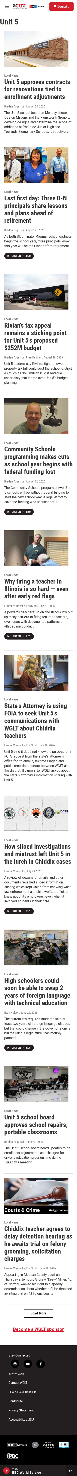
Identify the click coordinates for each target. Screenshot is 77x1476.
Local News (11, 75)
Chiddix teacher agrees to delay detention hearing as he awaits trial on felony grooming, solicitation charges (38, 1243)
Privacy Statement (21, 1410)
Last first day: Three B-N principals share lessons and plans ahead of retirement (36, 209)
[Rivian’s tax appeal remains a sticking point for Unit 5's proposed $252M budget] (36, 292)
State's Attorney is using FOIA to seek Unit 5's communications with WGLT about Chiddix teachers (35, 720)
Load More (38, 1313)
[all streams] (71, 1470)
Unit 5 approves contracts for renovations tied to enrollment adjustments (37, 89)
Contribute (16, 1401)
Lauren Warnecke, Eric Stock (21, 606)
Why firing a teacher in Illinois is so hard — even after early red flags (36, 589)
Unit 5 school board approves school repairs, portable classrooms (36, 1124)
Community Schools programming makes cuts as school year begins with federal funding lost (38, 460)
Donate (63, 6)
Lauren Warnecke (14, 871)
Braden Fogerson (14, 106)
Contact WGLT (18, 1382)
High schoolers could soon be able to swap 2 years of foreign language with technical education (37, 992)
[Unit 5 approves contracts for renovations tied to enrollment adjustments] (36, 49)
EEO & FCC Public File (23, 1392)
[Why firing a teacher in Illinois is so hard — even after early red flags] (36, 548)
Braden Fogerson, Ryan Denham (23, 357)
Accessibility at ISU (21, 1419)
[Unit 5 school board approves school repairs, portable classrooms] (36, 1084)
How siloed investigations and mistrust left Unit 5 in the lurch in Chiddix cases (37, 854)
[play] (6, 1470)
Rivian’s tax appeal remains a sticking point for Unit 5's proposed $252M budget (35, 336)
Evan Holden (11, 1012)
